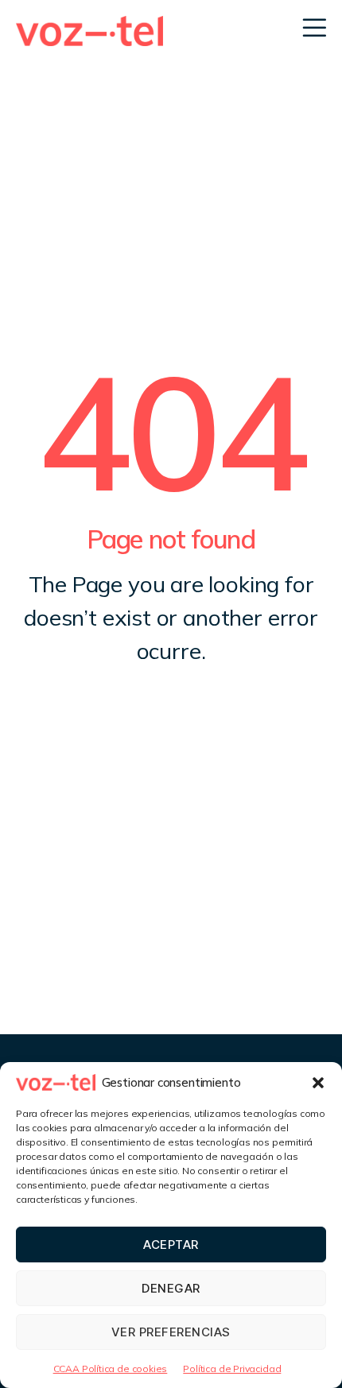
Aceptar (171, 1244)
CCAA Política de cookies (110, 1368)
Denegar (171, 1288)
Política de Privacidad (232, 1368)
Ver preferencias (171, 1332)
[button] (318, 1083)
